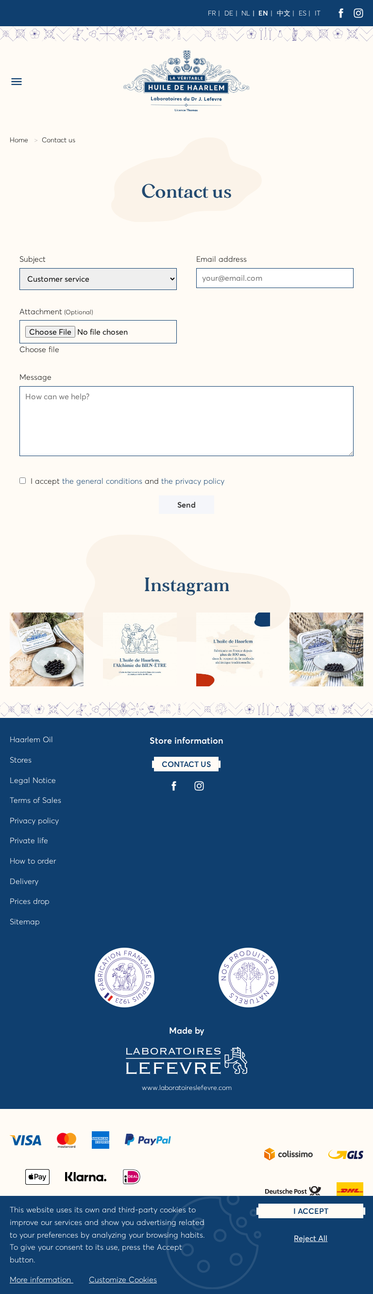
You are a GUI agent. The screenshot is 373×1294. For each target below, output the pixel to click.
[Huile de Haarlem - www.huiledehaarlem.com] (186, 81)
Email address (221, 259)
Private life (29, 840)
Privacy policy (34, 820)
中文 (283, 13)
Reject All (310, 1238)
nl (245, 13)
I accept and (127, 481)
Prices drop (30, 901)
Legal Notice (33, 780)
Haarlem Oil (31, 739)
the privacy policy (192, 481)
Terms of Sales (35, 800)
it (318, 13)
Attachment (56, 311)
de (228, 13)
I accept (310, 1211)
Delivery (24, 881)
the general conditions (102, 481)
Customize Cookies (123, 1279)
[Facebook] (341, 13)
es (302, 13)
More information (41, 1279)
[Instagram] (358, 13)
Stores (21, 760)
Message (35, 377)
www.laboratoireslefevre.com (187, 1087)
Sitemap (25, 921)
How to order (33, 861)
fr (212, 13)
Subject (32, 259)
